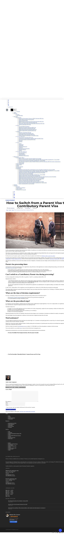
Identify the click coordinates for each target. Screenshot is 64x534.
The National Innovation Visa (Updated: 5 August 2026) (18, 500)
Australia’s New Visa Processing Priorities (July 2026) (17, 504)
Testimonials (10, 425)
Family (8, 200)
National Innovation (11, 437)
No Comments (27, 208)
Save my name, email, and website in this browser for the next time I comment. (21, 407)
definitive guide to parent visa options (48, 255)
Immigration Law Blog (12, 423)
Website (7, 405)
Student (9, 446)
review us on (12, 521)
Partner (9, 442)
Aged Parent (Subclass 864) (54, 258)
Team (9, 415)
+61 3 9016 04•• (10, 475)
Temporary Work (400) (12, 447)
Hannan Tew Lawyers (15, 514)
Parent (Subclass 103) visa (16, 258)
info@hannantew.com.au (22, 326)
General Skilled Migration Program (14, 435)
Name (7, 402)
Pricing (9, 416)
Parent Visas (10, 438)
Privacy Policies (11, 426)
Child (9, 431)
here (21, 328)
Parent (12, 200)
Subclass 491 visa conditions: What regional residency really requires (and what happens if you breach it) (26, 507)
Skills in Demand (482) (12, 445)
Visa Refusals (10, 444)
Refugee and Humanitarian (13, 443)
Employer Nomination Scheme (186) (14, 433)
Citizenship (10, 432)
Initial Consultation (11, 417)
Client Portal (10, 418)
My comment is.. (9, 401)
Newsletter (10, 427)
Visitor (9, 449)
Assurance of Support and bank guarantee (17, 297)
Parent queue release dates (10, 267)
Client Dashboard (11, 424)
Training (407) (10, 448)
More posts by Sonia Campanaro (15, 387)
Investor (9, 436)
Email (7, 403)
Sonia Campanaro (11, 208)
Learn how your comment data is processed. (27, 411)
